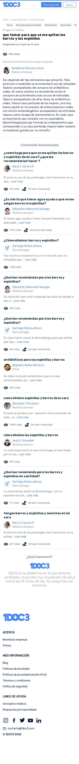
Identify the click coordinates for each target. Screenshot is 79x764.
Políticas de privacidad (16, 668)
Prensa (7, 645)
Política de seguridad (15, 686)
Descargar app (51, 5)
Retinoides (51, 25)
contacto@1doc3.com (18, 728)
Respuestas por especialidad (20, 709)
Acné (9, 25)
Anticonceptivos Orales (28, 25)
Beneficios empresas (15, 639)
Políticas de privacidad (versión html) (24, 674)
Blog (5, 662)
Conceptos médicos (14, 703)
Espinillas (65, 25)
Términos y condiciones (16, 680)
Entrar (69, 5)
